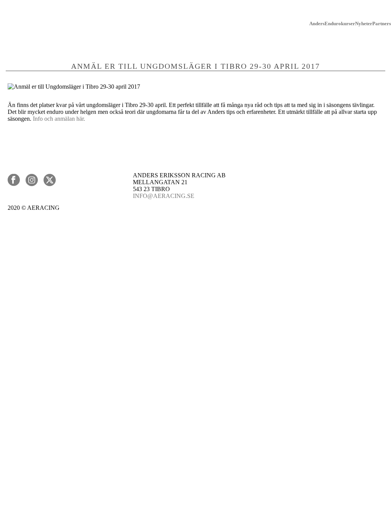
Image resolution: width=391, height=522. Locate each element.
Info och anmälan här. (60, 118)
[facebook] (14, 180)
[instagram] (32, 180)
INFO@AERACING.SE (163, 196)
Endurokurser (340, 23)
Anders (317, 23)
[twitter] (50, 180)
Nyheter (363, 23)
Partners (381, 23)
